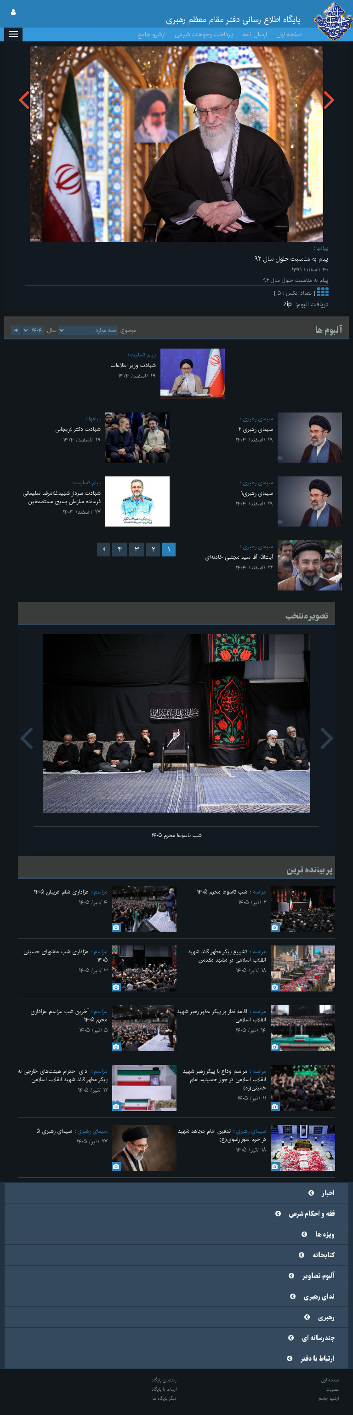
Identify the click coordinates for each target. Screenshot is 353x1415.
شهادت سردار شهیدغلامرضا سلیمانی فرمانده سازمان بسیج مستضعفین (62, 497)
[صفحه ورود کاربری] (13, 12)
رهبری (326, 1317)
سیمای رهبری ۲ (255, 429)
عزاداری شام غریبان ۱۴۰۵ (61, 892)
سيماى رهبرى (258, 418)
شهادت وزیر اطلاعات (133, 365)
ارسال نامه (254, 34)
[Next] (103, 549)
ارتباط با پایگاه (164, 1389)
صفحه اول (289, 34)
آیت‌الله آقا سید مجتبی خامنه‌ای (239, 557)
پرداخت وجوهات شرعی (204, 34)
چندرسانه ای (318, 1338)
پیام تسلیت (143, 354)
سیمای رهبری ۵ (54, 1131)
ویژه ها (325, 1235)
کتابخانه (324, 1255)
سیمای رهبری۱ (257, 493)
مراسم (259, 892)
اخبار (328, 1193)
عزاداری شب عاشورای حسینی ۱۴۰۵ (65, 955)
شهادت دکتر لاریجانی (78, 429)
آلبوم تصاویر (318, 1276)
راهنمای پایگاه (164, 1380)
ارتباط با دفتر (318, 1359)
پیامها (322, 248)
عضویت (332, 1389)
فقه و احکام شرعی (312, 1214)
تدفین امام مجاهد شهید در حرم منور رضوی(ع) (222, 1135)
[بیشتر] (322, 293)
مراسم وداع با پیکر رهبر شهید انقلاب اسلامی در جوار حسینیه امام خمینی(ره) (224, 1079)
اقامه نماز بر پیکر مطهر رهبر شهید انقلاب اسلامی (221, 1015)
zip (289, 304)
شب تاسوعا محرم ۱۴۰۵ (176, 835)
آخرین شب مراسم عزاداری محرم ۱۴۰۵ (69, 1015)
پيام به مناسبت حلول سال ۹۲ (291, 258)
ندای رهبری (319, 1297)
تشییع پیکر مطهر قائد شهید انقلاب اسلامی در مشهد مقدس (227, 955)
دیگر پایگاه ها (164, 1398)
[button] (13, 34)
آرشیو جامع (151, 34)
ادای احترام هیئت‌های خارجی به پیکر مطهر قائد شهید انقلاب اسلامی (63, 1075)
